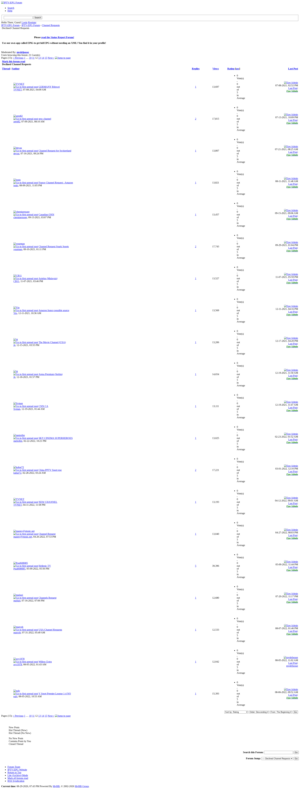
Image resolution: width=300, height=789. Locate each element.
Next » (51, 58)
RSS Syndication (16, 781)
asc (237, 68)
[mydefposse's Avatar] (291, 657)
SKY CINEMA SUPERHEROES (56, 438)
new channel (45, 118)
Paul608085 (19, 568)
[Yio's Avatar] (16, 307)
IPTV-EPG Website (17, 769)
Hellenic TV (45, 566)
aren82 (16, 121)
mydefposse (23, 52)
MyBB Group (82, 786)
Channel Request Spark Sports (54, 246)
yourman (17, 249)
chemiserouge (20, 217)
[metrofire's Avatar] (19, 435)
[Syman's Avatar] (18, 403)
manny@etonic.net (22, 536)
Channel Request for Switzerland (55, 150)
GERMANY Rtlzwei (49, 86)
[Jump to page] (63, 58)
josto (15, 185)
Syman (16, 409)
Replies (196, 68)
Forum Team (14, 767)
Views (215, 68)
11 (33, 58)
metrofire (17, 441)
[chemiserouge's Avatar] (21, 211)
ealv (15, 696)
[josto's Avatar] (17, 179)
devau (16, 153)
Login (25, 22)
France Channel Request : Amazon (56, 182)
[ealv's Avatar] (16, 690)
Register (32, 22)
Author (16, 68)
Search (11, 8)
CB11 (16, 281)
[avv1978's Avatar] (19, 659)
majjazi (16, 600)
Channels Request (47, 597)
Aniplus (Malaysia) (47, 278)
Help (10, 10)
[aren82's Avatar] (18, 116)
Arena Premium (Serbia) (50, 374)
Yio (15, 313)
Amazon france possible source (53, 310)
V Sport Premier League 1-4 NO (55, 693)
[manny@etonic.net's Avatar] (24, 531)
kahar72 (17, 473)
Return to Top (14, 772)
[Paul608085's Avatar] (20, 563)
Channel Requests (51, 25)
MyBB (56, 786)
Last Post (293, 68)
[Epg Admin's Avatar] (291, 82)
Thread (6, 68)
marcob (17, 632)
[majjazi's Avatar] (18, 595)
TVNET (17, 89)
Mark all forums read (18, 778)
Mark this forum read (13, 61)
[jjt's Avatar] (15, 339)
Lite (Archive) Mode (18, 775)
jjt (14, 345)
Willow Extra (45, 661)
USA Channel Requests (50, 629)
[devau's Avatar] (17, 148)
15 (46, 58)
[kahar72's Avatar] (18, 467)
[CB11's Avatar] (17, 275)
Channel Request (47, 534)
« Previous (18, 58)
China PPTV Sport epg (50, 470)
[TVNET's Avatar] (18, 84)
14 (42, 58)
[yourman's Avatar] (19, 243)
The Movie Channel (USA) (52, 342)
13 (39, 58)
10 (30, 58)
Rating (231, 68)
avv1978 (17, 664)
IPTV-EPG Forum (10, 25)
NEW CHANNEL (48, 502)
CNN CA (43, 406)
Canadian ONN (46, 214)
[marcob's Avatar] (18, 627)
